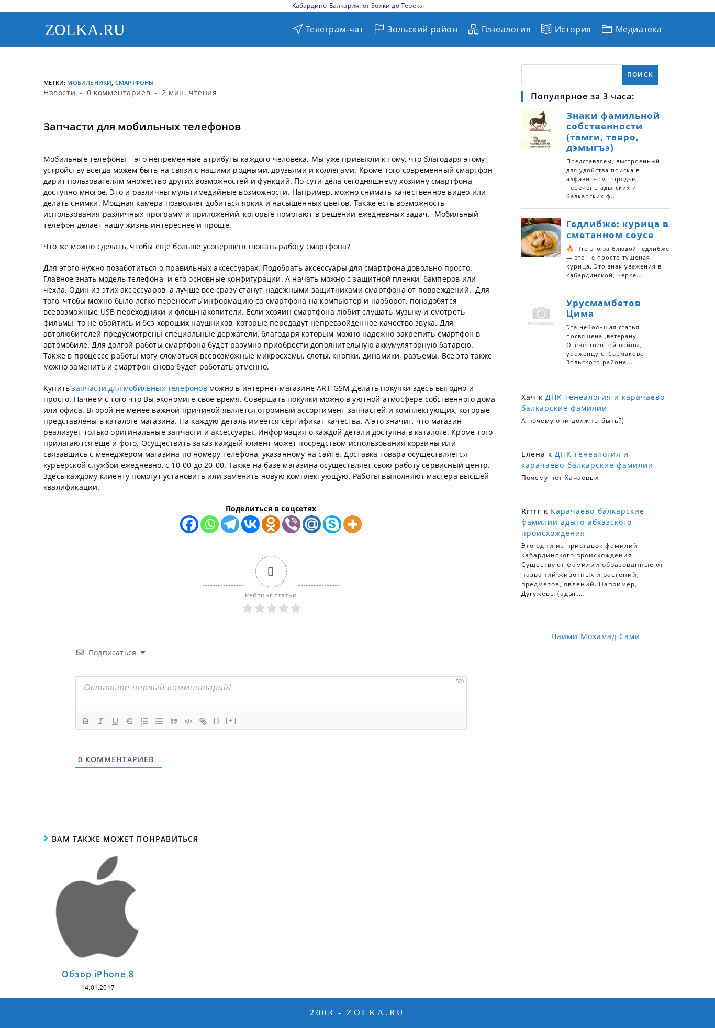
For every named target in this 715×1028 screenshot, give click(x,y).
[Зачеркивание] (129, 721)
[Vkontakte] (250, 524)
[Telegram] (230, 524)
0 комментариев (118, 92)
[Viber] (291, 524)
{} (216, 720)
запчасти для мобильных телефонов (139, 388)
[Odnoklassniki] (271, 524)
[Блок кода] (188, 721)
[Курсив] (100, 721)
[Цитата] (173, 721)
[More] (352, 524)
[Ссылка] (203, 721)
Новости (59, 92)
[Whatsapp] (209, 524)
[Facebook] (189, 524)
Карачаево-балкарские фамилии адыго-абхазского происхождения (582, 522)
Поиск (640, 74)
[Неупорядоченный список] (159, 721)
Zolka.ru (85, 29)
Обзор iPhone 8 (98, 974)
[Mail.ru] (312, 524)
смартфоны (134, 82)
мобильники (89, 82)
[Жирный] (86, 721)
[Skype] (332, 524)
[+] (231, 720)
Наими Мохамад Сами (595, 636)
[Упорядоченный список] (144, 721)
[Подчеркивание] (115, 721)
